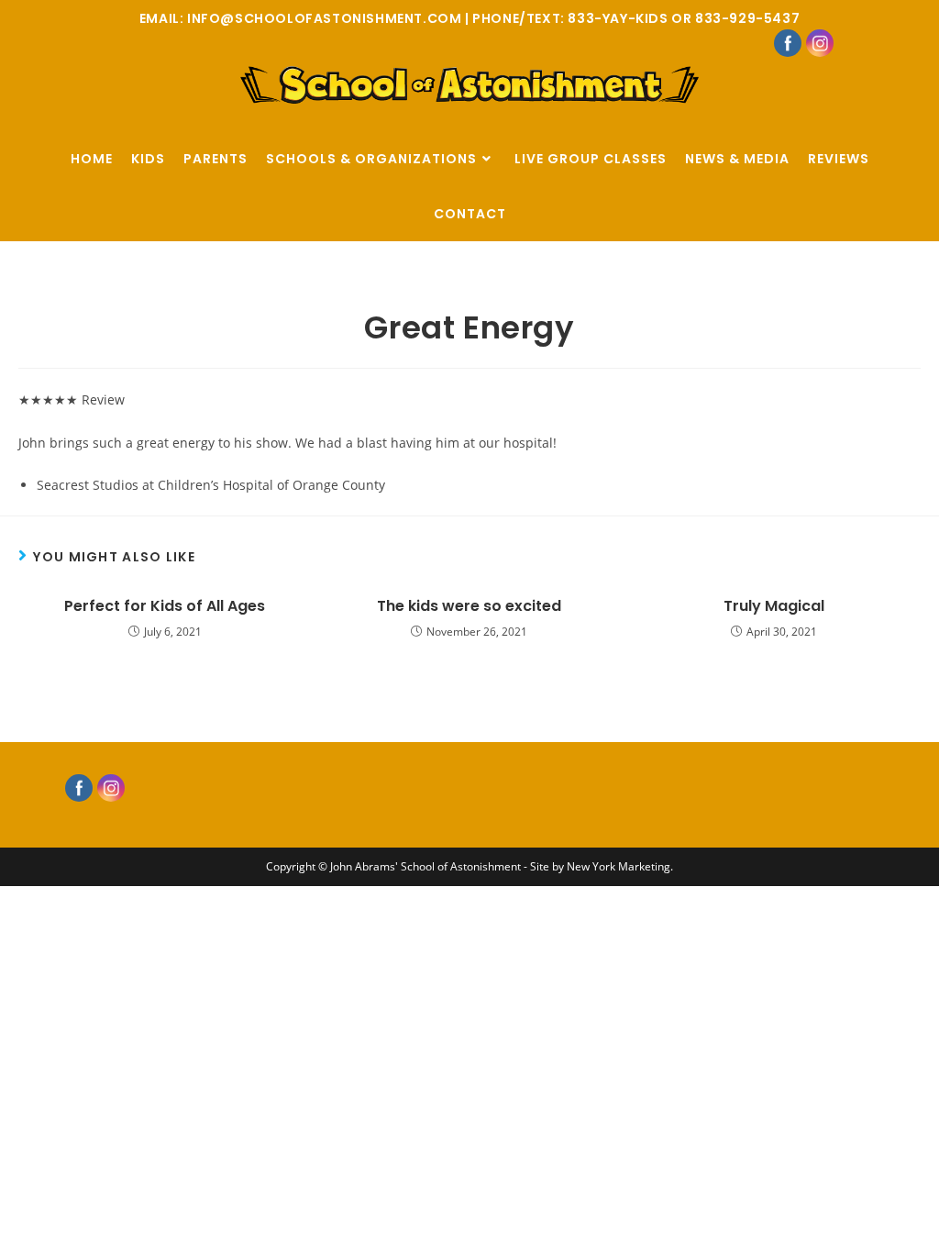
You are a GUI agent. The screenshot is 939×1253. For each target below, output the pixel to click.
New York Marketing (618, 866)
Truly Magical (774, 606)
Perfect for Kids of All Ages (164, 606)
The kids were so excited (469, 606)
